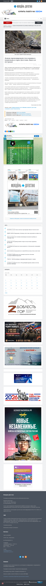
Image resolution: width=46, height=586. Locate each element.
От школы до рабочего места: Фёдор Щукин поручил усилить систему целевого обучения (23, 263)
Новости (30, 63)
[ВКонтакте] (5, 131)
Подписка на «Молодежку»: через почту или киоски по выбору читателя (23, 218)
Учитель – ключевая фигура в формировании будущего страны (21, 259)
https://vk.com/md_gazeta (26, 115)
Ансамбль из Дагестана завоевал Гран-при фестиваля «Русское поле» (23, 229)
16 (37, 282)
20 (21, 285)
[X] (10, 131)
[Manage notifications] (3, 583)
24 (5, 288)
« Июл (6, 292)
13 (21, 282)
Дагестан (13, 120)
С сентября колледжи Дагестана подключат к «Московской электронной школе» (23, 247)
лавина (26, 120)
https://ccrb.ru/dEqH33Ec (21, 112)
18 (11, 285)
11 (11, 282)
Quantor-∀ (26, 582)
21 (26, 285)
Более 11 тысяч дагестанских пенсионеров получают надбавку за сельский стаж (22, 237)
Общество (34, 63)
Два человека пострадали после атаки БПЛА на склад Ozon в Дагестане (23, 250)
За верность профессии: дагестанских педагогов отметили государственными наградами (20, 255)
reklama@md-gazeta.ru (8, 551)
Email (40, 64)
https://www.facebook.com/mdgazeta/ (24, 113)
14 (26, 282)
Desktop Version (20, 584)
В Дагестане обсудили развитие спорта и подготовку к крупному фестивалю (21, 242)
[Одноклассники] (7, 131)
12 (16, 282)
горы (9, 120)
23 (37, 285)
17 (5, 285)
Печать (35, 64)
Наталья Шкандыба (14, 63)
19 (16, 285)
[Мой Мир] (9, 131)
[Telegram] (14, 131)
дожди (17, 120)
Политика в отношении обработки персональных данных (16, 576)
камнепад (21, 120)
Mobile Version (26, 584)
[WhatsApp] (12, 131)
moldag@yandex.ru (7, 550)
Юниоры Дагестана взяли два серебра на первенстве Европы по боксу (26, 22)
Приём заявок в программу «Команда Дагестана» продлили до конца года (24, 233)
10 (5, 282)
